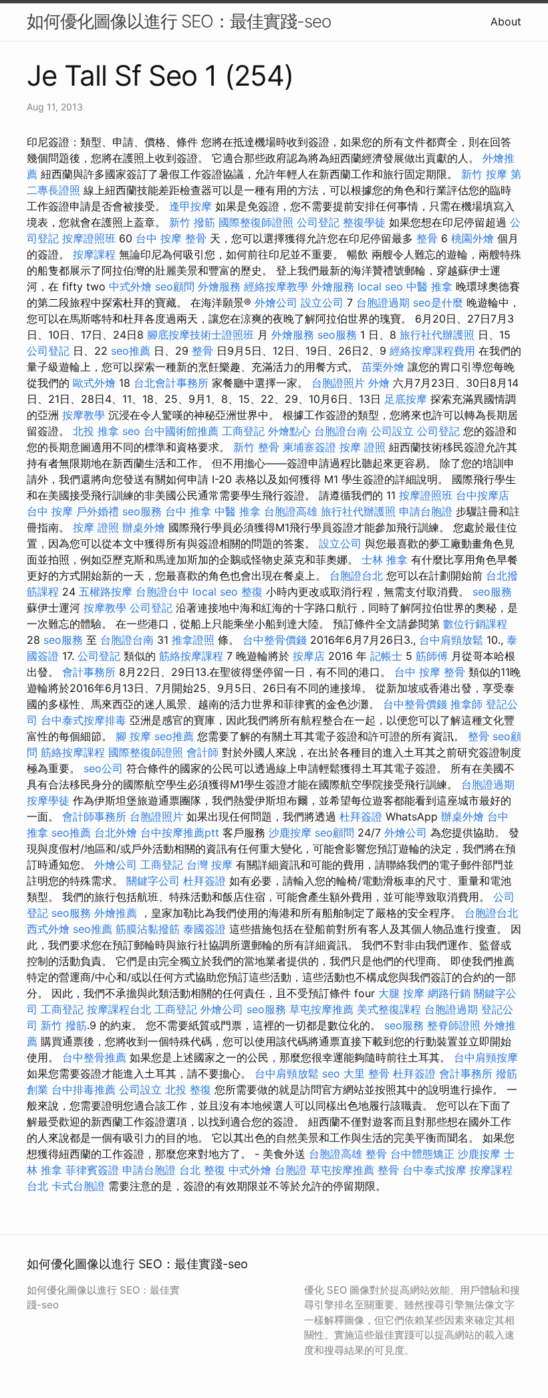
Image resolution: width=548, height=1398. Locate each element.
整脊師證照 (454, 1025)
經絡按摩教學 (276, 286)
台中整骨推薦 (94, 1057)
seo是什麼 (438, 302)
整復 (252, 591)
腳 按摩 (133, 736)
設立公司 (322, 302)
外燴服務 (219, 286)
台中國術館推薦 (181, 431)
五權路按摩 (105, 591)
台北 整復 (202, 1169)
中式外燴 (130, 286)
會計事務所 (89, 672)
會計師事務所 (94, 816)
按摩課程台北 (119, 1009)
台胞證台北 (356, 575)
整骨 (427, 238)
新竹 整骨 (256, 447)
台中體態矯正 (422, 1153)
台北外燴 (115, 832)
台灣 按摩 (209, 864)
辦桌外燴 (143, 527)
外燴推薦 (115, 913)
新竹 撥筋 (192, 222)
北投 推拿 (96, 431)
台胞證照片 (338, 382)
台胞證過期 (383, 302)
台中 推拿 (188, 511)
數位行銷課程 (475, 623)
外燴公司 (276, 302)
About (506, 21)
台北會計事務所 (171, 382)
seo (131, 431)
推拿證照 (193, 639)
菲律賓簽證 (92, 1169)
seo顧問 (174, 286)
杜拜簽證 (360, 816)
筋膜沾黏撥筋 (148, 929)
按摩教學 (83, 415)
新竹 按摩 (484, 174)
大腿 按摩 (401, 993)
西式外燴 (48, 929)
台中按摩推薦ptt (179, 832)
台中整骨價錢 (275, 639)
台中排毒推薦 (83, 1089)
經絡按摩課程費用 (432, 350)
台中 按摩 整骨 (171, 238)
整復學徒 (364, 222)
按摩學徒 (48, 800)
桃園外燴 (472, 238)
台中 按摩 (50, 511)
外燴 (379, 382)
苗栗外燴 (383, 366)
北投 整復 (188, 1089)
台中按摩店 (482, 495)
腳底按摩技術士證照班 (200, 334)
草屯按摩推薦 (321, 1009)
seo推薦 (130, 350)
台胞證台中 (162, 591)
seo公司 (103, 768)
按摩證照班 (89, 238)
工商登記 (243, 431)
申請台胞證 (425, 511)
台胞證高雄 (290, 511)
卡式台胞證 (78, 1186)
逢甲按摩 (190, 206)
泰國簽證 (204, 929)
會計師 (202, 752)
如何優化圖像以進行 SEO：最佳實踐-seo (179, 21)
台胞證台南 (341, 431)
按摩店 (309, 656)
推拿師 (466, 704)
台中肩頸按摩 (486, 1057)
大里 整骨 (367, 1073)
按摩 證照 (362, 447)
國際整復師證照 (256, 222)
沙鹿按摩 (290, 832)
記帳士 (386, 656)
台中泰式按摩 (434, 1169)
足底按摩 (405, 399)
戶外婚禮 (97, 511)
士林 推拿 (385, 559)
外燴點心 (289, 431)
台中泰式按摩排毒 (83, 720)
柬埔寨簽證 (309, 447)
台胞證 (291, 1169)
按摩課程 (94, 254)
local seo (380, 286)
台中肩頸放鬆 (451, 639)
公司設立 (392, 431)
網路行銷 (449, 993)
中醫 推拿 (429, 286)
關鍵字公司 (153, 880)
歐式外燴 (94, 382)
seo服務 (337, 334)
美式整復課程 (389, 1009)
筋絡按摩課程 (191, 656)
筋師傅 (432, 656)
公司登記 (318, 222)
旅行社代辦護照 (437, 334)
